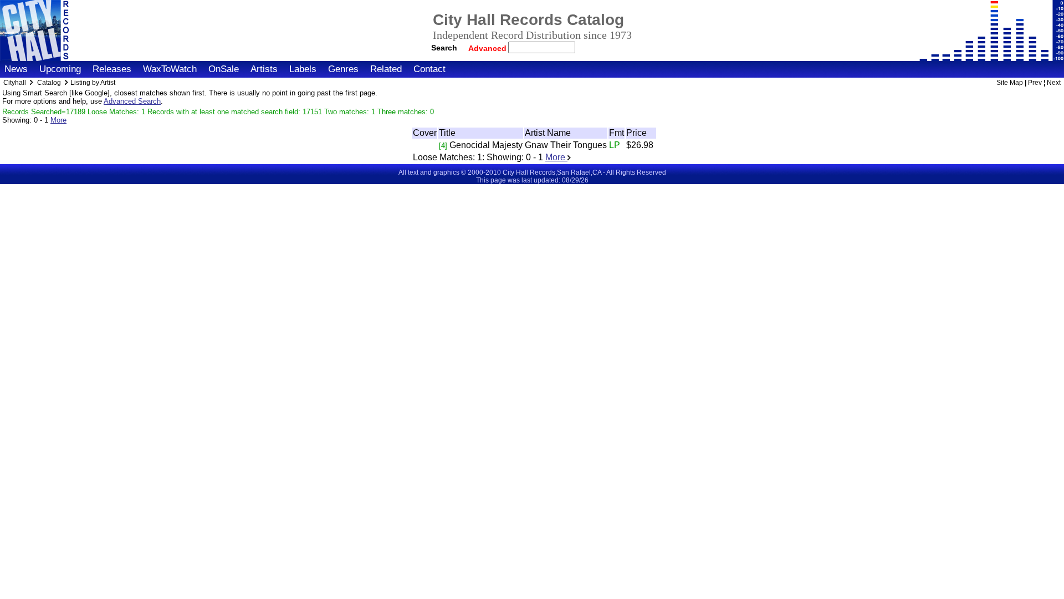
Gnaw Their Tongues (566, 145)
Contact (429, 69)
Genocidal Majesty (486, 145)
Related (386, 69)
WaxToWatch (170, 69)
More (58, 120)
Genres (343, 69)
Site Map (1009, 83)
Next (1054, 83)
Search (444, 47)
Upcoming (60, 69)
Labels (302, 69)
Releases (112, 69)
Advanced (488, 48)
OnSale (223, 69)
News (16, 69)
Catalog (49, 83)
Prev (1035, 83)
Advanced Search (132, 101)
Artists (264, 69)
